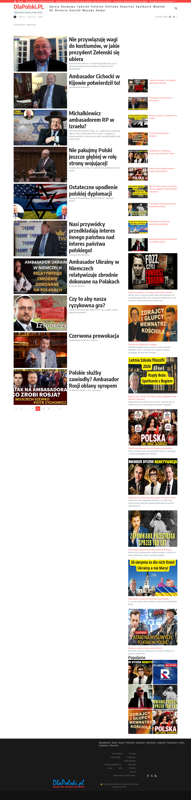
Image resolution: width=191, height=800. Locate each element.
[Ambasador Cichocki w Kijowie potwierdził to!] (40, 91)
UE (51, 10)
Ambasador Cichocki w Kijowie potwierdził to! (94, 79)
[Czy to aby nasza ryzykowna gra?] (40, 313)
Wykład (159, 6)
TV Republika (131, 757)
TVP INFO (132, 768)
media (22, 17)
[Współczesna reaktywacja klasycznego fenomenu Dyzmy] (140, 672)
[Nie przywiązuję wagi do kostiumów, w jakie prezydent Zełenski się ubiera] (40, 54)
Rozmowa (68, 6)
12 (49, 408)
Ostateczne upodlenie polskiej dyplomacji (93, 190)
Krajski (121, 743)
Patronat (133, 772)
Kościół (75, 10)
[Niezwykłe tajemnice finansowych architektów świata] (140, 697)
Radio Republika (130, 761)
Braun (114, 743)
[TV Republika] (165, 672)
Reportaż (127, 6)
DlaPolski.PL (29, 6)
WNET (110, 768)
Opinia (54, 6)
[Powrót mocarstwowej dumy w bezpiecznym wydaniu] (165, 722)
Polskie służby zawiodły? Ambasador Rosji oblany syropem (94, 379)
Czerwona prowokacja (94, 335)
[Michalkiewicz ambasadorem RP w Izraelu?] (40, 127)
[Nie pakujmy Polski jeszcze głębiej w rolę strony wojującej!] (40, 164)
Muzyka (88, 10)
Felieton (97, 6)
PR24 (120, 768)
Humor (101, 10)
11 (43, 408)
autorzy (32, 17)
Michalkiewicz (104, 743)
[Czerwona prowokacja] (40, 350)
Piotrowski (130, 743)
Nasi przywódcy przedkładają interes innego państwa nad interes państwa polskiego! (92, 237)
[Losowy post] (170, 17)
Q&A (41, 17)
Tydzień (83, 6)
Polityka (112, 6)
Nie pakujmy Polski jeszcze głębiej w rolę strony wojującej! (93, 157)
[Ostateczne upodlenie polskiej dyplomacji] (40, 201)
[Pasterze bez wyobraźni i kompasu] (140, 722)
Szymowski (151, 743)
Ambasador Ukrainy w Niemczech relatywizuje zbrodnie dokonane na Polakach (94, 271)
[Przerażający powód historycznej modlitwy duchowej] (165, 697)
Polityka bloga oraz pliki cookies (124, 775)
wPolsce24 (132, 765)
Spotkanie (144, 6)
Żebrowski (140, 743)
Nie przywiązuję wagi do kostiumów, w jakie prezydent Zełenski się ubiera (94, 49)
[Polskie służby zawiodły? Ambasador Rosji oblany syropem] (40, 387)
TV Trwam (132, 754)
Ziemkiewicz (172, 743)
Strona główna (19, 25)
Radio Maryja (115, 757)
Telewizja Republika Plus (112, 765)
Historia (61, 10)
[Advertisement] (152, 57)
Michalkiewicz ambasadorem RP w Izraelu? (91, 120)
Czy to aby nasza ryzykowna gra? (87, 301)
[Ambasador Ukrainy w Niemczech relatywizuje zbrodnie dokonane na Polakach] (40, 276)
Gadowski (161, 743)
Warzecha (114, 745)
